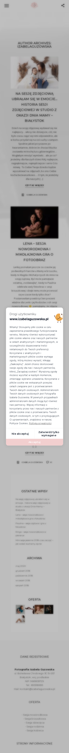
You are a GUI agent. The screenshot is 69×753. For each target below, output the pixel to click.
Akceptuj (34, 442)
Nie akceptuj (20, 433)
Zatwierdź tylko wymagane (48, 434)
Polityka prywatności (40, 423)
